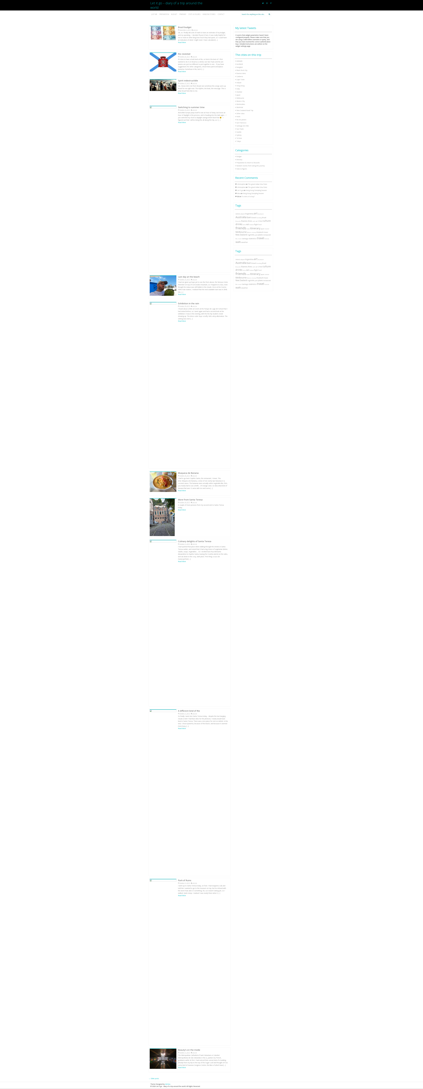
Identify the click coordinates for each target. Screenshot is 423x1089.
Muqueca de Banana (188, 473)
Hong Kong (240, 86)
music (266, 232)
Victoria (266, 239)
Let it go (195, 30)
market (267, 229)
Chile (260, 221)
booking (259, 217)
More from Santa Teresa (190, 499)
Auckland (239, 64)
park (256, 235)
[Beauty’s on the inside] (163, 1059)
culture (267, 220)
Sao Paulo (240, 129)
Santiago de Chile (242, 126)
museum (259, 232)
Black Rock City (241, 70)
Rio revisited (184, 53)
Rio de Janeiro (241, 120)
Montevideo (240, 104)
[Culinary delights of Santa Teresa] (163, 623)
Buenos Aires (241, 73)
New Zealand (241, 234)
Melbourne (240, 98)
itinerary (255, 228)
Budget (174, 14)
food (260, 225)
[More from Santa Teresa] (162, 517)
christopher (241, 184)
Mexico (249, 232)
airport (242, 214)
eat (247, 224)
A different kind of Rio (189, 710)
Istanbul (239, 92)
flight (256, 224)
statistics (252, 238)
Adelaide (239, 61)
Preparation (164, 14)
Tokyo (238, 141)
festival (252, 224)
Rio (236, 239)
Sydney (238, 135)
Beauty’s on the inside (189, 1049)
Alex (238, 193)
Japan (238, 95)
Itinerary (182, 14)
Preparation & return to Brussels (248, 163)
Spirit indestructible (188, 80)
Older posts (154, 1078)
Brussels (238, 221)
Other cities (240, 113)
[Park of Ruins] (163, 962)
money (254, 232)
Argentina (249, 214)
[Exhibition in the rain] (163, 385)
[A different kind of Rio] (163, 792)
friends (241, 228)
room (239, 239)
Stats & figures (194, 14)
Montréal (239, 107)
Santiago (245, 238)
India (238, 89)
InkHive (167, 1084)
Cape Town (240, 79)
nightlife (251, 235)
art (256, 213)
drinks (239, 224)
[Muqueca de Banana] (163, 482)
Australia (241, 217)
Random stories (209, 14)
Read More (182, 42)
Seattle (238, 132)
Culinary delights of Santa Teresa (194, 541)
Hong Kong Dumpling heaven (256, 190)
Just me (154, 14)
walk (238, 242)
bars (249, 217)
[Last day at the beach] (163, 285)
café (253, 221)
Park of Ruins (184, 880)
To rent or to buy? (248, 196)
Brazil (264, 217)
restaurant (267, 235)
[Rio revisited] (163, 62)
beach (254, 217)
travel (260, 238)
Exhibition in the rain (188, 303)
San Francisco (241, 123)
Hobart (238, 83)
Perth (238, 117)
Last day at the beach (189, 276)
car (256, 221)
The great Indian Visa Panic (257, 184)
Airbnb (238, 214)
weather (244, 242)
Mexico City (240, 101)
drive (244, 224)
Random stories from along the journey (250, 166)
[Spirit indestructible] (163, 85)
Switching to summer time (191, 107)
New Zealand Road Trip (244, 110)
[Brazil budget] (163, 33)
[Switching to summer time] (163, 189)
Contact (221, 14)
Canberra (239, 76)
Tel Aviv (239, 138)
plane (260, 235)
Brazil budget (184, 27)
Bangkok (239, 67)
